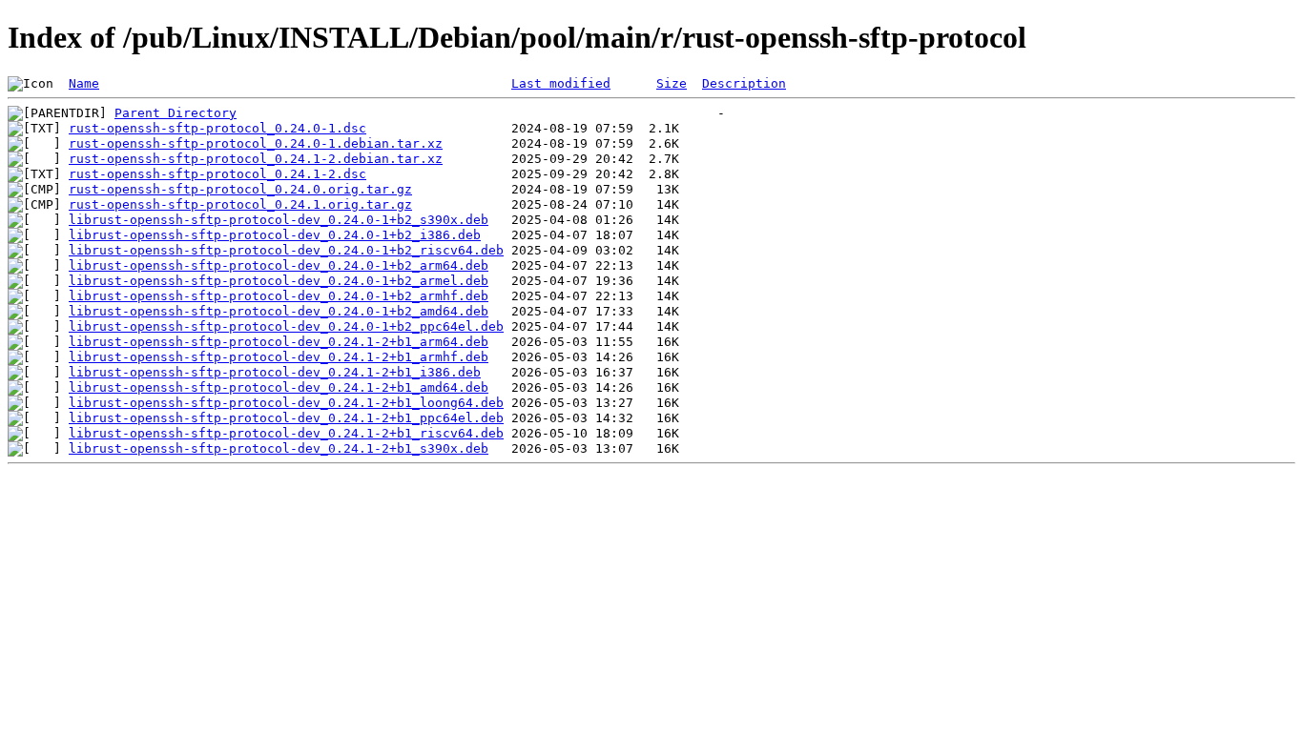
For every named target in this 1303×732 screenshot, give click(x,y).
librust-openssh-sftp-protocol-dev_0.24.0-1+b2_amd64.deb (278, 311)
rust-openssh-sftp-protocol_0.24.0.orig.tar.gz (240, 189)
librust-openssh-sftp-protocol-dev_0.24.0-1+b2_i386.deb (275, 235)
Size (671, 83)
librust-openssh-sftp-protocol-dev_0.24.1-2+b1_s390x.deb (278, 448)
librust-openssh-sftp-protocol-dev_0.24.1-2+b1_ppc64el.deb (286, 418)
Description (744, 83)
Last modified (560, 83)
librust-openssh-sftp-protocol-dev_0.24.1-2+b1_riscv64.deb (286, 433)
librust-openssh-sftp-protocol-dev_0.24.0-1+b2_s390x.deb (278, 220)
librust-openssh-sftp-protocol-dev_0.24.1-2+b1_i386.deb (275, 372)
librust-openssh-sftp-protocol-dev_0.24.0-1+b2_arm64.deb (278, 265)
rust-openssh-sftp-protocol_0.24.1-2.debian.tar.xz (256, 159)
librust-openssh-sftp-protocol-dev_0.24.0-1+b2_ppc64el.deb (286, 326)
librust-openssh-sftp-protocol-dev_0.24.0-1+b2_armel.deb (278, 281)
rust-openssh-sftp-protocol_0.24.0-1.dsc (217, 128)
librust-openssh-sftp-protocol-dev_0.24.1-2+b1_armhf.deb (278, 357)
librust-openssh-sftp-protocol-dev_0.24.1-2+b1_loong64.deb (286, 403)
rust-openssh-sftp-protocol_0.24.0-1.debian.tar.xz (256, 143)
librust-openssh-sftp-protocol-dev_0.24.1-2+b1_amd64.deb (278, 387)
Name (84, 83)
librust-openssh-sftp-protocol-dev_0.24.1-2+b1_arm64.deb (278, 342)
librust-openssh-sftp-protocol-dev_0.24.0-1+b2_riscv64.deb (286, 250)
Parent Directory (175, 113)
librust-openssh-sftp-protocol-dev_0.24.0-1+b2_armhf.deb (278, 296)
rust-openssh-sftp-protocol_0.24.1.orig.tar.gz (240, 204)
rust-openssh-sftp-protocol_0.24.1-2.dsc (217, 174)
